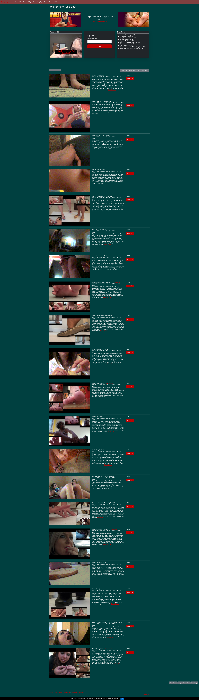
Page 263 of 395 (134, 70)
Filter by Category (54, 70)
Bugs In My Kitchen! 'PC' (127, 41)
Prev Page (124, 70)
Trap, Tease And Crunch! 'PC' (128, 38)
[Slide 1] (56, 55)
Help (56, 692)
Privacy (51, 692)
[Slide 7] (69, 55)
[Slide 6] (67, 55)
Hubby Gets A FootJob (126, 39)
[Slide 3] (60, 55)
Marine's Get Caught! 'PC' (127, 35)
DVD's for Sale (58, 2)
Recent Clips (18, 2)
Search (99, 46)
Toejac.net (4, 2)
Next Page (145, 70)
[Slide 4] (62, 55)
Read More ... (112, 90)
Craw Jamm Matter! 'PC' (127, 44)
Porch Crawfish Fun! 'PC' (127, 45)
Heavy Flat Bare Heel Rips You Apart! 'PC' (131, 48)
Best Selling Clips (38, 2)
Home (12, 2)
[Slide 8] (71, 55)
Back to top (146, 694)
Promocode (66, 692)
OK (122, 698)
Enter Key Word (92, 38)
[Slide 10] (76, 55)
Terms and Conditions (77, 692)
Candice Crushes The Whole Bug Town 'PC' (132, 47)
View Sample (116, 282)
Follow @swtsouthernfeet (99, 21)
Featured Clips (27, 2)
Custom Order (48, 2)
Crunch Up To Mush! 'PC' (127, 36)
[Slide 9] (73, 55)
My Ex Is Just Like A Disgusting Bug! (130, 42)
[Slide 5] (65, 55)
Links (60, 692)
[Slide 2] (58, 55)
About (65, 2)
